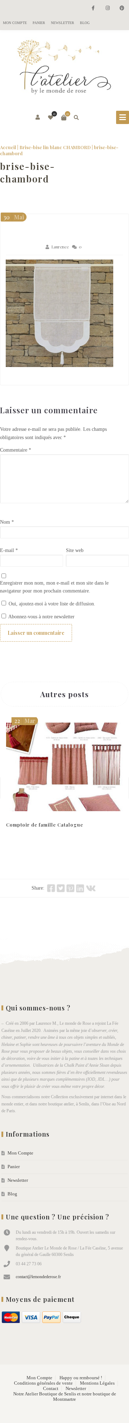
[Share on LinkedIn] (80, 888)
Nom (7, 522)
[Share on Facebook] (51, 888)
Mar (24, 720)
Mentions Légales (97, 1383)
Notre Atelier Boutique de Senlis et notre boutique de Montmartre (64, 1396)
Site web (74, 550)
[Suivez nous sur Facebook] (93, 8)
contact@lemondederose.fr (38, 1276)
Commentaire (15, 450)
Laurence (60, 246)
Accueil (8, 147)
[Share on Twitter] (60, 888)
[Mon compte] (38, 117)
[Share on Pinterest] (70, 888)
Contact (50, 1388)
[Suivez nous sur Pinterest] (122, 8)
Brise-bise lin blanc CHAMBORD (55, 147)
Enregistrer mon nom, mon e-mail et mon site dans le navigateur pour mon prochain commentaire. (54, 587)
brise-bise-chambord (27, 172)
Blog (85, 23)
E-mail (9, 550)
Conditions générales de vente (43, 1383)
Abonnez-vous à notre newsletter (41, 616)
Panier (39, 23)
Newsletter (62, 23)
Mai (14, 217)
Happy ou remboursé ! (80, 1377)
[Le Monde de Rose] (64, 68)
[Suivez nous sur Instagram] (107, 8)
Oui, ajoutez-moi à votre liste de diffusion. (51, 603)
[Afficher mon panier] (63, 117)
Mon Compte (15, 23)
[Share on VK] (91, 888)
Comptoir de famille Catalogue (44, 825)
